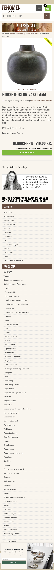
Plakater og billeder (12, 534)
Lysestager (9, 308)
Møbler (6, 525)
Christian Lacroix (10, 501)
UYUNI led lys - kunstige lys (16, 304)
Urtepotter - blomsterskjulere (17, 312)
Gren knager (9, 445)
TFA (5, 240)
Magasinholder (10, 401)
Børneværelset (10, 489)
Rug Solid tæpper (11, 437)
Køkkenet (7, 477)
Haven (6, 493)
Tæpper (7, 441)
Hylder (7, 288)
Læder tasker (9, 417)
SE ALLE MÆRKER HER (14, 261)
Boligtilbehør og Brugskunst (24, 33)
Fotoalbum (8, 457)
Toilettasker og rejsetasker (14, 497)
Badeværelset (9, 481)
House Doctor (9, 224)
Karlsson (7, 232)
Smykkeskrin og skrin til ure (15, 393)
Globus (8, 316)
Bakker (8, 332)
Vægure (7, 276)
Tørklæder (8, 509)
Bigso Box (8, 212)
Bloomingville (9, 216)
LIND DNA (8, 236)
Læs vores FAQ (33, 187)
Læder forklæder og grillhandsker (17, 409)
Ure (6, 328)
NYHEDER (8, 272)
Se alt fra (41, 101)
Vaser (36, 33)
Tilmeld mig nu (14, 562)
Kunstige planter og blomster (17, 369)
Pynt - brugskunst (12, 296)
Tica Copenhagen (11, 244)
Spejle (7, 340)
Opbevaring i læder (11, 385)
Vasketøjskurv (9, 425)
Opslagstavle (10, 348)
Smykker (7, 461)
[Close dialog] (51, 545)
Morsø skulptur (11, 336)
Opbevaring (8, 381)
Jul (5, 537)
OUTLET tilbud (10, 541)
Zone (6, 256)
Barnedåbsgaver (10, 529)
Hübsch (7, 228)
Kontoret (7, 485)
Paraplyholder (10, 292)
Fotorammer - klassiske (13, 453)
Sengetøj (8, 373)
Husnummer (9, 521)
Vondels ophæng (10, 517)
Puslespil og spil (11, 324)
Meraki (6, 505)
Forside (11, 33)
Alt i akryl (7, 397)
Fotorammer (9, 449)
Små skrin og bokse (13, 356)
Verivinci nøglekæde (12, 513)
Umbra (6, 249)
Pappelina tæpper (11, 433)
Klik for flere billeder (27, 89)
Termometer (10, 344)
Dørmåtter (8, 405)
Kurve (6, 377)
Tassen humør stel (11, 413)
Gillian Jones (9, 220)
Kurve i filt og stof (11, 421)
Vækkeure (8, 429)
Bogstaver (9, 360)
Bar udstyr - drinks (11, 473)
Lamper (7, 465)
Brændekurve (10, 352)
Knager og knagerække (13, 280)
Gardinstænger (11, 364)
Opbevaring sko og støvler (14, 469)
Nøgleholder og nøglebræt (16, 300)
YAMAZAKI (8, 252)
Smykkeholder (9, 389)
